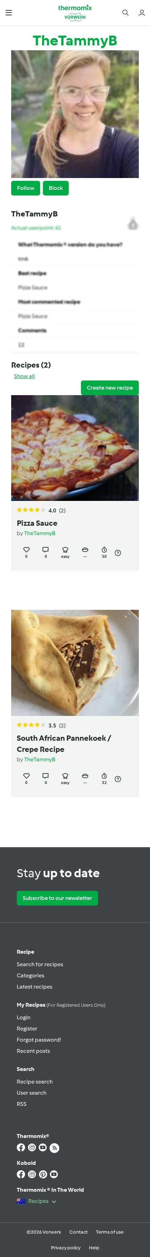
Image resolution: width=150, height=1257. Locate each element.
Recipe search (35, 1081)
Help (94, 1248)
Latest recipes (34, 986)
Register (27, 1028)
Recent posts (33, 1051)
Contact (78, 1232)
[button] (8, 12)
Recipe (25, 951)
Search (26, 1069)
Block (56, 188)
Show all (24, 376)
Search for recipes (40, 964)
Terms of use (109, 1232)
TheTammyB (39, 533)
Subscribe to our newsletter (57, 898)
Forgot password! (39, 1039)
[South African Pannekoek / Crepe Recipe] (75, 663)
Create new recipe (110, 387)
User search (31, 1092)
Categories (30, 975)
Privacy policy (66, 1248)
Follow (25, 188)
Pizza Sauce (32, 287)
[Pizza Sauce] (75, 448)
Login (23, 1017)
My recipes (61, 1004)
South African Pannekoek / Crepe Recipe (64, 743)
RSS (22, 1104)
